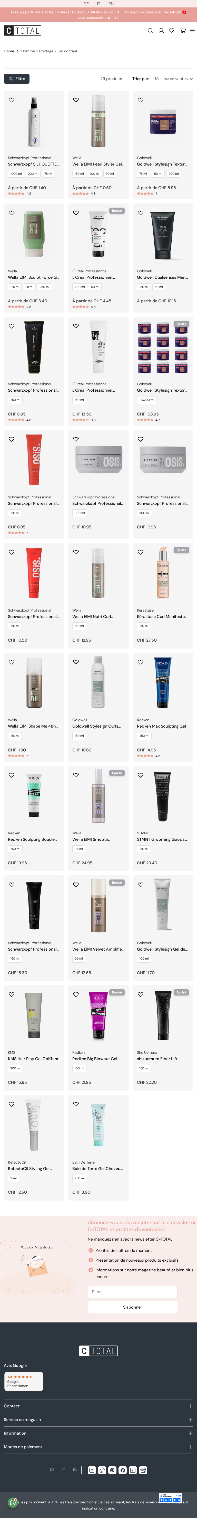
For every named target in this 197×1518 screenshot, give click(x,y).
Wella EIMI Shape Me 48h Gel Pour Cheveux (32, 726)
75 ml (48, 174)
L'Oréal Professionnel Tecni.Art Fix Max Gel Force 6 (98, 277)
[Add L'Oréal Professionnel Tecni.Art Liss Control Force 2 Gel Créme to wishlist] (76, 324)
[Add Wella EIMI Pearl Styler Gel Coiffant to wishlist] (76, 98)
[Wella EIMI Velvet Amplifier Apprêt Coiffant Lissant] (98, 905)
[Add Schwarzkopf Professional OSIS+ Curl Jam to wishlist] (76, 437)
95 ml (79, 849)
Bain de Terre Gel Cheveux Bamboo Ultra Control (97, 1169)
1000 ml (16, 174)
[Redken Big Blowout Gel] (98, 1015)
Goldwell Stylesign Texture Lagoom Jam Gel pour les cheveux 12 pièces (162, 390)
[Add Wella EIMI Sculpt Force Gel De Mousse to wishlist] (11, 211)
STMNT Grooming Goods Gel (160, 839)
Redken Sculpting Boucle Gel (31, 839)
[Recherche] (150, 30)
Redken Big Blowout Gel (94, 1058)
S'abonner (132, 1307)
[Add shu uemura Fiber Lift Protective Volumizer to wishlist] (140, 993)
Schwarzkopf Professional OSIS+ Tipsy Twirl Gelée (161, 503)
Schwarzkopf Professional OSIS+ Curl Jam (96, 503)
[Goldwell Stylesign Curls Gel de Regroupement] (98, 683)
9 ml (13, 1178)
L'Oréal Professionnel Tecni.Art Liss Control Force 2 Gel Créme (92, 390)
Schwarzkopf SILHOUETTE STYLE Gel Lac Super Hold (32, 164)
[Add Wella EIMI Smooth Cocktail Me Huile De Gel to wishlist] (76, 773)
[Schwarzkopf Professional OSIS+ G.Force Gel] (34, 573)
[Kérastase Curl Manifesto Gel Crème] (163, 573)
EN (111, 3)
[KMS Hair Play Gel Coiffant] (34, 1015)
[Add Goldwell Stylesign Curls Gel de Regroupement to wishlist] (76, 660)
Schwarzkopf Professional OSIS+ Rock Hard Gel (32, 503)
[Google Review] (23, 1381)
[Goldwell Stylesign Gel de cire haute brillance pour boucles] (163, 905)
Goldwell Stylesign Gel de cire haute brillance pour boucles (161, 949)
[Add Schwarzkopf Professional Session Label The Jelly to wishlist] (11, 883)
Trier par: (140, 78)
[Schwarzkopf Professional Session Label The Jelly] (34, 905)
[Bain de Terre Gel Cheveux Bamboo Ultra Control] (98, 1125)
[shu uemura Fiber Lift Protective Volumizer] (163, 1015)
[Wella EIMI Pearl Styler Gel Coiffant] (98, 121)
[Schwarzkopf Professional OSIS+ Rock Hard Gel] (34, 460)
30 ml (110, 174)
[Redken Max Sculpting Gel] (163, 683)
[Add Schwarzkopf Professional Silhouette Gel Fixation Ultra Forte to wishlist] (11, 324)
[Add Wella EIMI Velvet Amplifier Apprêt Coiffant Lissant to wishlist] (76, 883)
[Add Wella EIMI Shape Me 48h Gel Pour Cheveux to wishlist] (11, 660)
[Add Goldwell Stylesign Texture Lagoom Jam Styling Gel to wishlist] (140, 98)
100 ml (95, 174)
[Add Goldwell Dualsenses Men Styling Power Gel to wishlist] (140, 211)
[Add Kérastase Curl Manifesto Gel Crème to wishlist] (140, 550)
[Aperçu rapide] (57, 102)
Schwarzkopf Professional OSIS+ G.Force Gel (32, 617)
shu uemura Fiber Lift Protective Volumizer (157, 1059)
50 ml (95, 287)
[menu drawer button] (192, 30)
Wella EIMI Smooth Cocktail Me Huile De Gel (95, 839)
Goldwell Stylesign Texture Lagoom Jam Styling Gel (162, 164)
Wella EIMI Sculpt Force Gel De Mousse (34, 277)
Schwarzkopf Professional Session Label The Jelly (32, 949)
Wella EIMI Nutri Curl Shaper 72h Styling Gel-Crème (94, 617)
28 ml (29, 287)
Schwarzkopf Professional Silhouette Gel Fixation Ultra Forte (32, 390)
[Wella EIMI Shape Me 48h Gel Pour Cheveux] (34, 683)
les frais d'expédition (76, 1502)
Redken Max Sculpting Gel (161, 726)
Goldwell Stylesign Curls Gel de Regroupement (95, 726)
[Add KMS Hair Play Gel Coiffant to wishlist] (11, 993)
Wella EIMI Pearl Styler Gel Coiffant (97, 164)
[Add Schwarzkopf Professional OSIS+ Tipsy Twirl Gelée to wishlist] (140, 437)
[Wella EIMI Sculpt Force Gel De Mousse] (34, 234)
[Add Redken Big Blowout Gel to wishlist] (76, 993)
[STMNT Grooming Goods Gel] (163, 796)
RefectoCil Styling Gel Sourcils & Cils (29, 1169)
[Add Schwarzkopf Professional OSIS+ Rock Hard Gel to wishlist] (11, 437)
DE (86, 3)
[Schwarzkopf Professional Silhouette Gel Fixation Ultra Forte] (34, 347)
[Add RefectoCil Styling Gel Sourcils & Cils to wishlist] (11, 1102)
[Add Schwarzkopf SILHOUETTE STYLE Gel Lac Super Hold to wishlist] (11, 98)
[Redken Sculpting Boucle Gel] (34, 796)
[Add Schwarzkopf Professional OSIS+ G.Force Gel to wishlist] (11, 550)
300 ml (80, 513)
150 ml (79, 174)
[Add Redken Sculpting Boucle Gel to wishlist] (11, 773)
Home (9, 51)
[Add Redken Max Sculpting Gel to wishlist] (140, 660)
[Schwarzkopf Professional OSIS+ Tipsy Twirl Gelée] (163, 460)
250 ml (45, 287)
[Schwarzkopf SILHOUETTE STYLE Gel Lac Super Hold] (34, 121)
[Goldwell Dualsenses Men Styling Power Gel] (163, 234)
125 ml (14, 287)
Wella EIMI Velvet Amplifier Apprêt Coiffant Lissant (97, 949)
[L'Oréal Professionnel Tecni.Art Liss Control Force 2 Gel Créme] (98, 347)
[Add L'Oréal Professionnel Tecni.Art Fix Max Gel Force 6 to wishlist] (76, 211)
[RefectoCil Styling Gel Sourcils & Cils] (34, 1125)
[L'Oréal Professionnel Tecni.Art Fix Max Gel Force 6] (98, 234)
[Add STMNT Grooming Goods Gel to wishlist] (140, 773)
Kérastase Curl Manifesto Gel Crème (161, 617)
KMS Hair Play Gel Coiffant (33, 1058)
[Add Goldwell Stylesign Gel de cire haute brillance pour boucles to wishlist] (140, 883)
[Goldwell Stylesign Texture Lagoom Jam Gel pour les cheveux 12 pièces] (163, 347)
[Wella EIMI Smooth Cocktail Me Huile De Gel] (98, 796)
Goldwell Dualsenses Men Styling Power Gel (161, 277)
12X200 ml (146, 400)
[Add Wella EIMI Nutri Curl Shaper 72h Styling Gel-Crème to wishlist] (76, 550)
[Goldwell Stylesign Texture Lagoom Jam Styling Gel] (163, 121)
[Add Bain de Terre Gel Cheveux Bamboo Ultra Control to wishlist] (76, 1102)
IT (98, 3)
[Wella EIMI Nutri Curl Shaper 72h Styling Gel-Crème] (98, 573)
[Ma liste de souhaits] (171, 30)
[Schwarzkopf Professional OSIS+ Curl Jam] (98, 460)
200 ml (33, 174)
